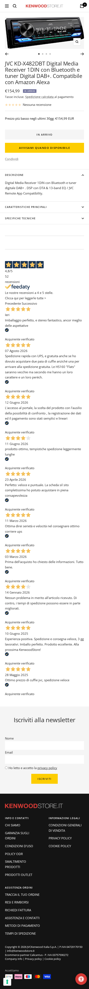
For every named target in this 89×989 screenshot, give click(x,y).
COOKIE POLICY (60, 846)
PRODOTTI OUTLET (18, 875)
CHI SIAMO (12, 825)
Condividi (11, 159)
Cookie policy (52, 959)
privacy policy (47, 768)
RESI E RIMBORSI (17, 902)
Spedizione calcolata (39, 97)
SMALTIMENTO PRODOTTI (15, 864)
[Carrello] (82, 6)
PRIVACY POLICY (60, 838)
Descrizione (14, 175)
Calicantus (36, 955)
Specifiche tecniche (20, 218)
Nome (9, 738)
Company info (13, 959)
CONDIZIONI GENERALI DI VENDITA (65, 828)
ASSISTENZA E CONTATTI (22, 918)
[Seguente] (82, 53)
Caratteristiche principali (26, 207)
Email (9, 752)
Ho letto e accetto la (32, 768)
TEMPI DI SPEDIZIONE (20, 933)
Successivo (29, 303)
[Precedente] (6, 53)
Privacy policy (33, 959)
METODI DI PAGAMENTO (22, 925)
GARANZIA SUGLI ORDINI (17, 835)
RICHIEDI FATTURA (18, 910)
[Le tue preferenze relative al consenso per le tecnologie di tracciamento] (7, 982)
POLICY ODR (14, 854)
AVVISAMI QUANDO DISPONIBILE (44, 148)
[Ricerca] (15, 6)
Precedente (13, 303)
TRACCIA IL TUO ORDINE (22, 894)
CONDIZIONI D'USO (19, 846)
